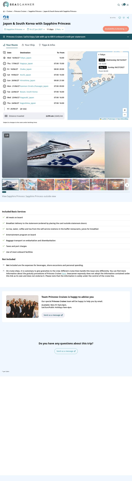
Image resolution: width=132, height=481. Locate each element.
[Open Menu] (127, 5)
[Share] (128, 18)
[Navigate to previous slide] (6, 154)
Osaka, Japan (25, 69)
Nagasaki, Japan (27, 97)
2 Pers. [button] (58, 29)
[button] (112, 77)
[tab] (10, 45)
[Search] (119, 5)
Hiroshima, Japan (27, 80)
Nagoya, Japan (26, 63)
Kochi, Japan (25, 75)
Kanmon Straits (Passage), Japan (34, 86)
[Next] (127, 185)
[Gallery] (66, 154)
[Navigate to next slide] (125, 154)
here (64, 273)
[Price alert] (124, 18)
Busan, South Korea (29, 92)
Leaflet (103, 119)
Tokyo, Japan (25, 58)
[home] (4, 11)
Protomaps (111, 119)
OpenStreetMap (122, 119)
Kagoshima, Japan (28, 103)
